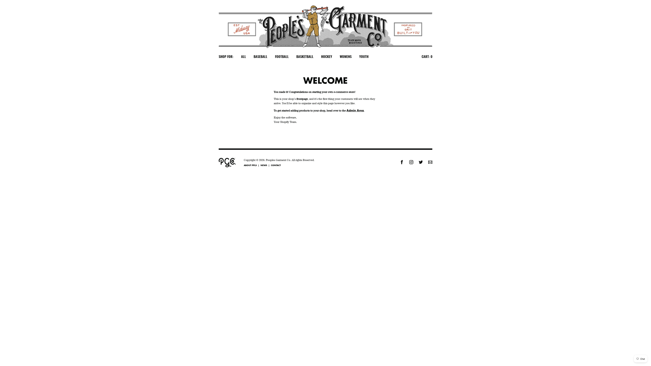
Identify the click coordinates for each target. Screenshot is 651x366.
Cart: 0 (427, 57)
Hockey (326, 57)
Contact (276, 165)
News (264, 165)
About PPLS (250, 165)
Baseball (260, 57)
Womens (346, 57)
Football (282, 57)
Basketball (304, 57)
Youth (364, 57)
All (243, 57)
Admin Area (355, 110)
